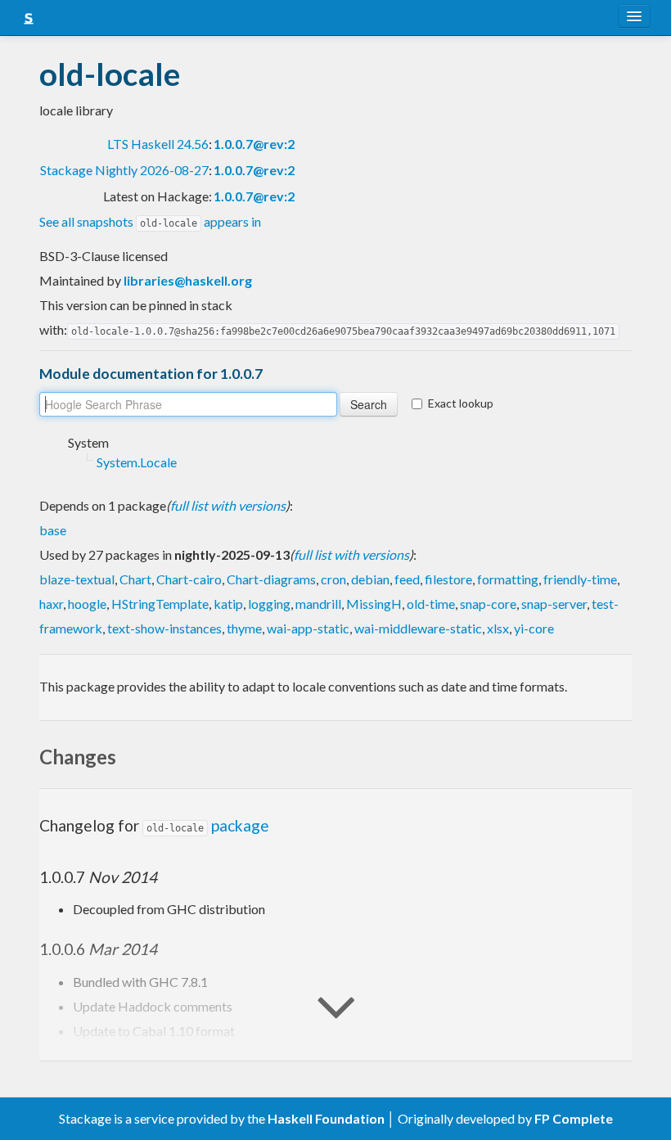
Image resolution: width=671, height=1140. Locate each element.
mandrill (318, 603)
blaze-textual (77, 579)
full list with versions (228, 505)
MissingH (374, 603)
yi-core (534, 628)
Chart (135, 579)
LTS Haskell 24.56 (158, 143)
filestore (448, 579)
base (52, 530)
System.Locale (137, 462)
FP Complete (573, 1118)
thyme (244, 628)
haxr (51, 603)
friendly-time (580, 579)
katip (228, 603)
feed (407, 579)
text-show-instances (164, 628)
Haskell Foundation (326, 1118)
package (207, 825)
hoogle (87, 603)
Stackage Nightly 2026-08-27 (124, 170)
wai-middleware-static (418, 628)
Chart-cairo (189, 579)
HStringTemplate (160, 603)
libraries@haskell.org (188, 280)
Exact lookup (460, 403)
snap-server (554, 603)
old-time (431, 603)
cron (333, 579)
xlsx (498, 628)
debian (370, 579)
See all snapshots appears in (150, 221)
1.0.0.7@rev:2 (254, 143)
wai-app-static (308, 628)
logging (269, 603)
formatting (507, 579)
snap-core (488, 603)
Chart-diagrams (271, 579)
